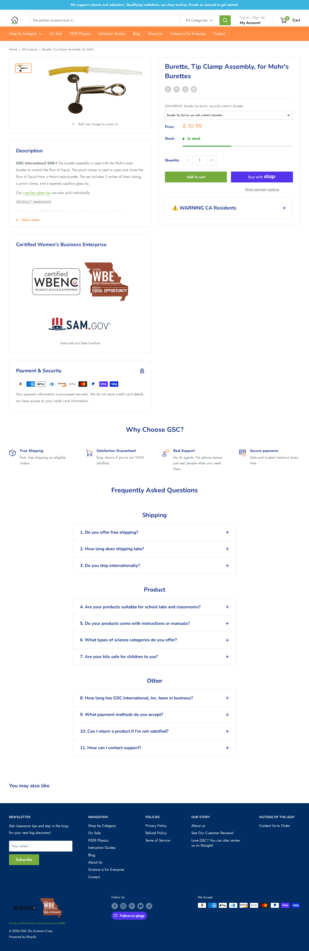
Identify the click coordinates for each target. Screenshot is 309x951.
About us (198, 825)
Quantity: (172, 160)
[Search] (225, 20)
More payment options (262, 189)
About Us (155, 33)
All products (30, 49)
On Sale (56, 33)
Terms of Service (157, 840)
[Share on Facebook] (168, 89)
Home (13, 49)
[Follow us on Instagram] (123, 906)
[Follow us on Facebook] (115, 906)
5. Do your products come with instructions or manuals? (135, 623)
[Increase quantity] (211, 160)
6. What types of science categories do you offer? (128, 640)
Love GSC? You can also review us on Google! (215, 843)
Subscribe (24, 859)
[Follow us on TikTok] (149, 906)
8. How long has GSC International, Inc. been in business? (136, 698)
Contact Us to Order (274, 825)
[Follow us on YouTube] (140, 906)
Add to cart (196, 176)
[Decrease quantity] (187, 160)
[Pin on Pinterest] (177, 89)
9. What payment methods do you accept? (121, 714)
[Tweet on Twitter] (185, 89)
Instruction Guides (111, 33)
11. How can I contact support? (110, 748)
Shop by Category (23, 33)
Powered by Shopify (22, 936)
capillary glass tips (37, 192)
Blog (136, 33)
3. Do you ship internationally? (110, 566)
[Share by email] (194, 89)
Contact (219, 33)
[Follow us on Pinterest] (132, 906)
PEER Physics (80, 33)
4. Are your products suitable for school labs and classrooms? (140, 607)
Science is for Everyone (188, 33)
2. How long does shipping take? (112, 549)
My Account (250, 22)
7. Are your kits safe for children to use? (119, 657)
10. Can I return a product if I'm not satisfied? (124, 731)
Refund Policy (155, 832)
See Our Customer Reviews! (212, 832)
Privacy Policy (156, 825)
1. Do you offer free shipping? (109, 532)
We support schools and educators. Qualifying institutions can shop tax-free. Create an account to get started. (155, 4)
